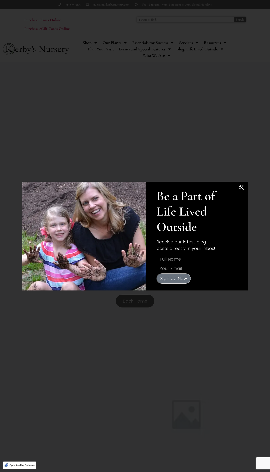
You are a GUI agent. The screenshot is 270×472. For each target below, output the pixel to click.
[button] (242, 188)
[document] (135, 236)
